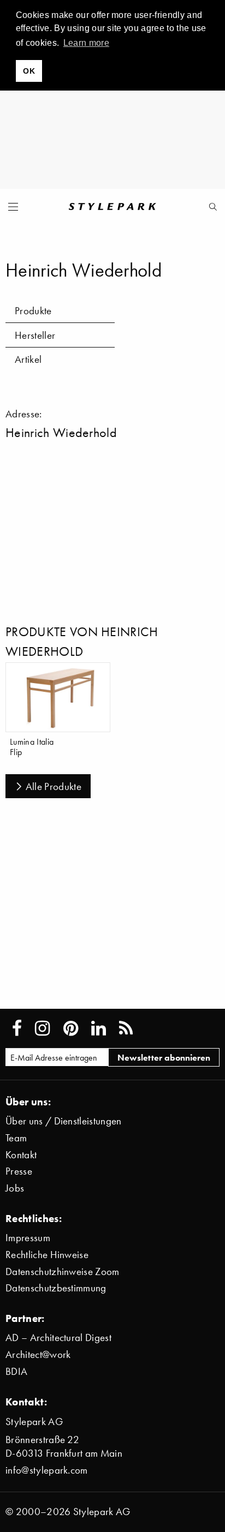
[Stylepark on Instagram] (42, 1028)
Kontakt (21, 1154)
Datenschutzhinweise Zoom (62, 1271)
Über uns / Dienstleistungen (63, 1121)
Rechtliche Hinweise (46, 1254)
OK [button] (29, 71)
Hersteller (35, 335)
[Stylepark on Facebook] (16, 1028)
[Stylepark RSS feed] (125, 1028)
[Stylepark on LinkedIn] (98, 1028)
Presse (18, 1171)
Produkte (33, 310)
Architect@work (37, 1354)
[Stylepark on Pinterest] (71, 1028)
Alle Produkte (53, 786)
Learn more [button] (86, 42)
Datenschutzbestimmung (55, 1288)
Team (16, 1138)
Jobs (14, 1188)
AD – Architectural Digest (58, 1337)
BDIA (16, 1371)
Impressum (27, 1237)
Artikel (28, 359)
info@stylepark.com (46, 1470)
